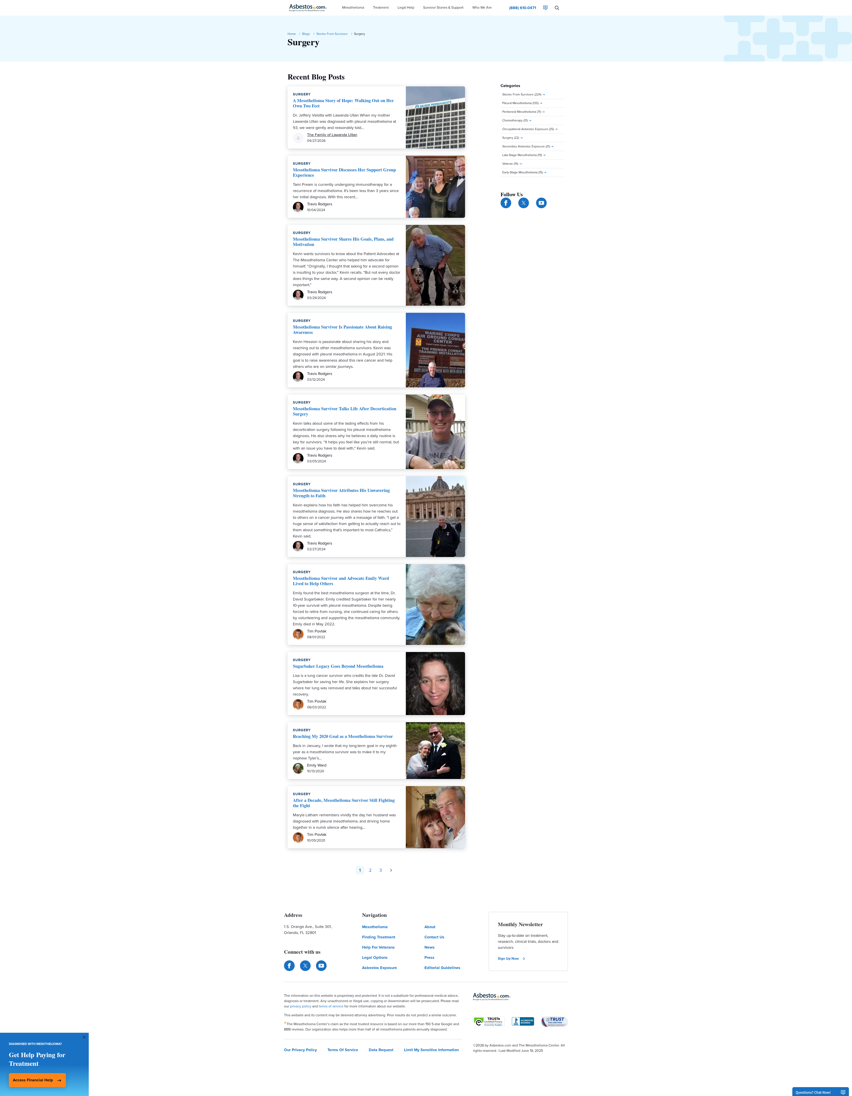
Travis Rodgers (319, 204)
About (429, 927)
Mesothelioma (375, 927)
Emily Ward (316, 765)
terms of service (331, 1006)
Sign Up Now (508, 958)
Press (429, 957)
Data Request (381, 1050)
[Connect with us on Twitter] (523, 203)
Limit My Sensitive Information (431, 1050)
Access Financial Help (33, 1080)
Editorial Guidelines (442, 968)
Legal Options (375, 957)
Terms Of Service (342, 1050)
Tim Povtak (316, 631)
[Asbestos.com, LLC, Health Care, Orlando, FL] (523, 1021)
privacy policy (300, 1006)
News (429, 947)
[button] (353, 8)
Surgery (302, 94)
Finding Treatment (378, 937)
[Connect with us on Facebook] (506, 203)
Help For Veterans (378, 947)
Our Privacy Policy (300, 1050)
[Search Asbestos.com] (557, 8)
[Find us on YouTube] (541, 203)
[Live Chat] (545, 8)
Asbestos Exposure (379, 968)
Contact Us (434, 937)
